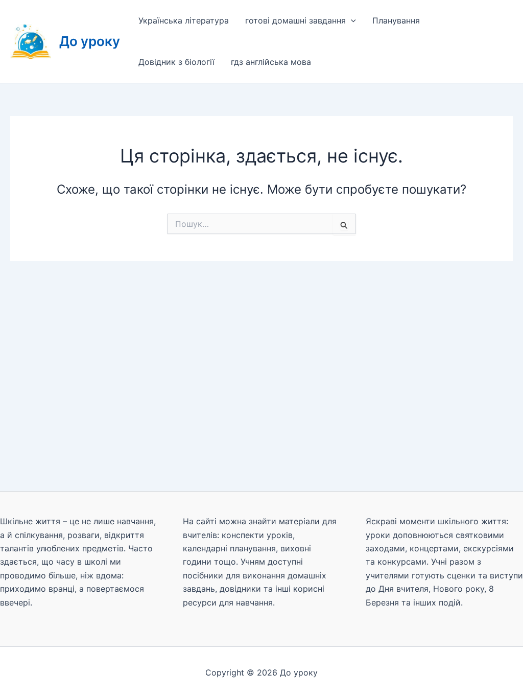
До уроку (89, 41)
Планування (396, 20)
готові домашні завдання (295, 20)
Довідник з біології (176, 62)
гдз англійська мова (271, 62)
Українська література (183, 20)
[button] (351, 20)
